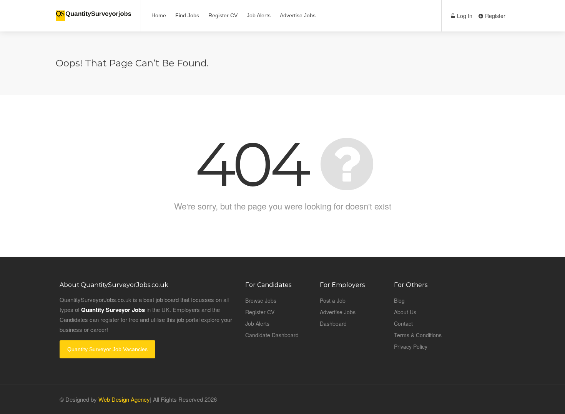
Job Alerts (259, 15)
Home (158, 15)
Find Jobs (187, 15)
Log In (463, 16)
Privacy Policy (410, 346)
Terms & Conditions (418, 335)
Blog (399, 300)
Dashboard (333, 323)
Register (494, 16)
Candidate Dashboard (272, 335)
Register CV (223, 15)
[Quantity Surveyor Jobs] (93, 11)
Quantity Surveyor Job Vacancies (107, 349)
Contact (403, 323)
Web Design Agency (124, 399)
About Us (405, 312)
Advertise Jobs (298, 15)
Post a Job (333, 300)
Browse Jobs (260, 300)
